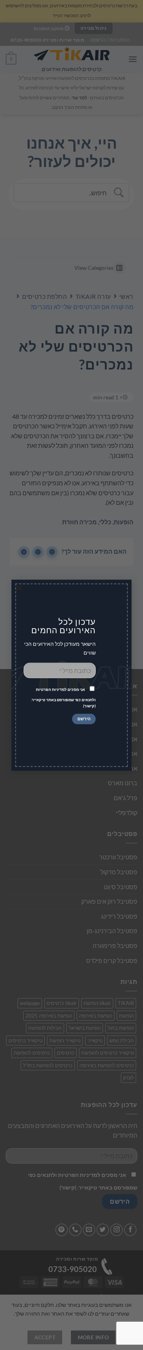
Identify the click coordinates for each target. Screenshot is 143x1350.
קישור (89, 706)
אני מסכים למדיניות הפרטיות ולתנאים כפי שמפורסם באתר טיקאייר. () (63, 697)
